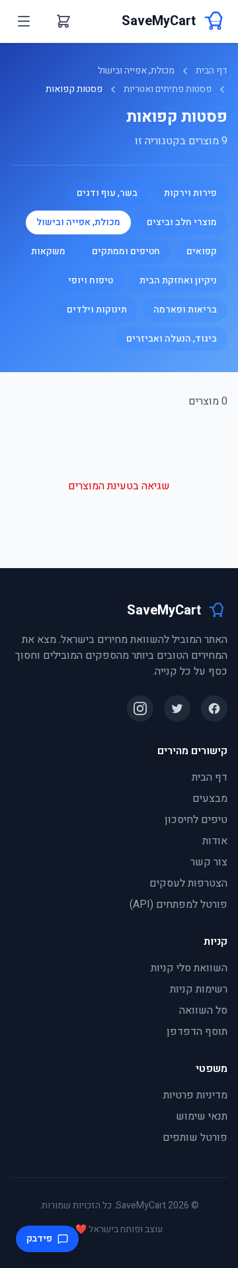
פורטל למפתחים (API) (178, 904)
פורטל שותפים (195, 1138)
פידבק (39, 1238)
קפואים (201, 251)
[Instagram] (140, 708)
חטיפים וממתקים (126, 251)
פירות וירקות (190, 193)
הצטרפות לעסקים (188, 883)
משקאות (48, 251)
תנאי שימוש (201, 1116)
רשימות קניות (198, 989)
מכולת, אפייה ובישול (136, 70)
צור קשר (208, 862)
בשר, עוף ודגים (107, 193)
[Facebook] (214, 708)
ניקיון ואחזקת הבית (178, 280)
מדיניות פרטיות (195, 1095)
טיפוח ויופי (90, 280)
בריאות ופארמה (185, 310)
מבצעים (209, 798)
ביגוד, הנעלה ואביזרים (171, 339)
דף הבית (211, 70)
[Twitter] (177, 708)
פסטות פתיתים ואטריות (168, 89)
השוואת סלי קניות (189, 968)
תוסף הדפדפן (197, 1032)
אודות (214, 841)
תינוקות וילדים (97, 310)
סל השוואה (203, 1010)
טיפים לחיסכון (196, 820)
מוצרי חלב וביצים (182, 222)
